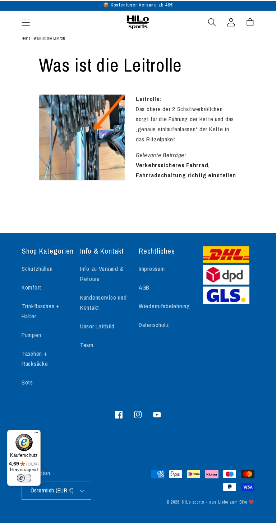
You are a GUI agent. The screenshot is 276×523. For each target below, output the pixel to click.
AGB (144, 287)
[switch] (24, 478)
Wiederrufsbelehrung (164, 306)
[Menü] (36, 434)
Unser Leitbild (97, 326)
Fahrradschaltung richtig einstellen (186, 175)
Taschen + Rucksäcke (35, 359)
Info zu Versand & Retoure (101, 274)
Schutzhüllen (37, 269)
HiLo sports (193, 502)
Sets (27, 382)
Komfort (31, 287)
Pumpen (31, 335)
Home (26, 38)
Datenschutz (154, 325)
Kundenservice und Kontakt (103, 302)
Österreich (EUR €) (52, 490)
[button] (26, 22)
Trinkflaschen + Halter (41, 311)
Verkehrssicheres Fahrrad (172, 165)
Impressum (152, 269)
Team (86, 345)
